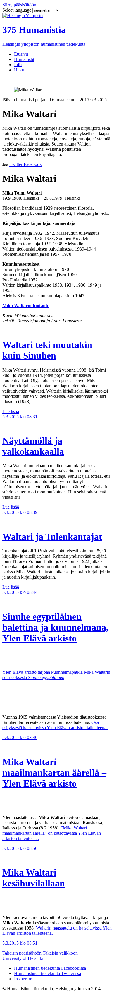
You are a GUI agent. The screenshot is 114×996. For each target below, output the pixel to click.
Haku (19, 69)
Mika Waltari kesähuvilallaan (33, 877)
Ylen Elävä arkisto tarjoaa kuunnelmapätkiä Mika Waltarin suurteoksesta (56, 675)
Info (18, 64)
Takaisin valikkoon (60, 953)
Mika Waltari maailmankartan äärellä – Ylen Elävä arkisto (54, 773)
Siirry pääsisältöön (19, 4)
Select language (17, 10)
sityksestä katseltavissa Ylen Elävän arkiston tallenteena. (56, 727)
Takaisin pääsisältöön (22, 953)
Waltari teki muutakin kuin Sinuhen (47, 350)
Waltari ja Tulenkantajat (52, 536)
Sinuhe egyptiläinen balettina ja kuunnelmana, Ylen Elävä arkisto (55, 627)
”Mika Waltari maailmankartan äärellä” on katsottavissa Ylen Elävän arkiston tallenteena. (51, 833)
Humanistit (24, 59)
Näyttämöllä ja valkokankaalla (33, 446)
